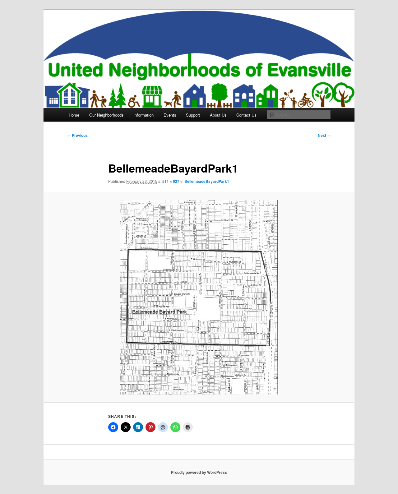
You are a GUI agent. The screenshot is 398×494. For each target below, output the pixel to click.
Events (170, 115)
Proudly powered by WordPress (199, 472)
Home (74, 115)
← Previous (77, 135)
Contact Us (246, 115)
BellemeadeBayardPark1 (206, 181)
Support (193, 115)
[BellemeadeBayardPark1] (199, 297)
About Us (218, 115)
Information (143, 115)
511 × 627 (170, 181)
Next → (324, 135)
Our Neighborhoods (106, 115)
